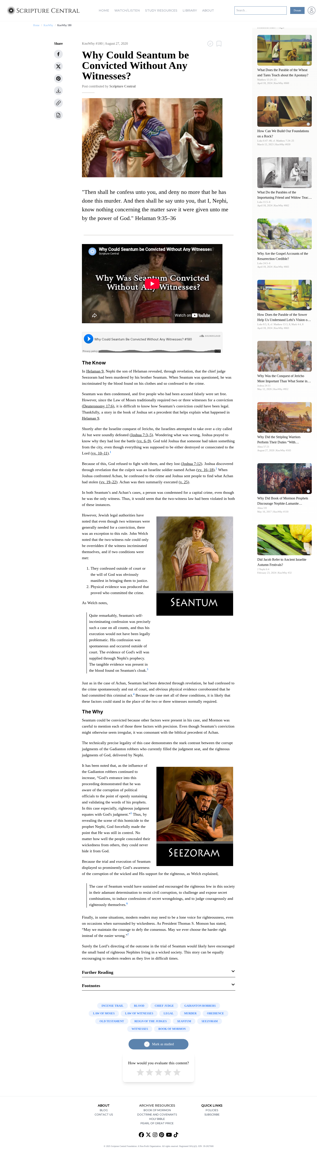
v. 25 (184, 482)
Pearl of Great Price (157, 1123)
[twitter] (58, 66)
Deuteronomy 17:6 (98, 406)
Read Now (284, 50)
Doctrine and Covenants (157, 1114)
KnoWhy (48, 25)
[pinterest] (58, 78)
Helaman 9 (94, 371)
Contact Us (104, 1114)
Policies (212, 1110)
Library (190, 10)
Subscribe (212, 1114)
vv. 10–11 (99, 453)
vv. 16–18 (205, 470)
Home (104, 10)
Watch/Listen (127, 10)
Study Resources (161, 10)
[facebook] (58, 54)
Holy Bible (157, 1119)
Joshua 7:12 (191, 463)
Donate (297, 10)
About (208, 10)
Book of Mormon (157, 1110)
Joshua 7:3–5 (141, 435)
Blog (104, 1110)
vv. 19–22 (108, 482)
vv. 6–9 (144, 441)
